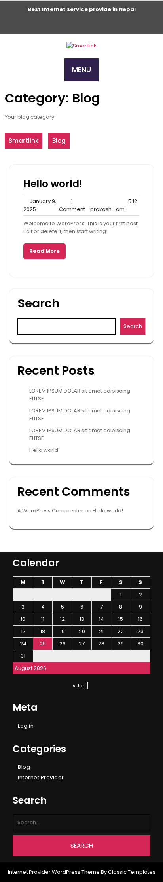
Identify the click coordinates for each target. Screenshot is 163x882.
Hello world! (52, 184)
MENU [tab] (81, 69)
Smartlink (23, 141)
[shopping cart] (81, 24)
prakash (101, 205)
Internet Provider (41, 777)
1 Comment (72, 205)
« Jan (79, 685)
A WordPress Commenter (50, 510)
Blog (59, 141)
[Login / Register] (69, 24)
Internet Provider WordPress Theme (54, 872)
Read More (44, 251)
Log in (26, 726)
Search (38, 303)
